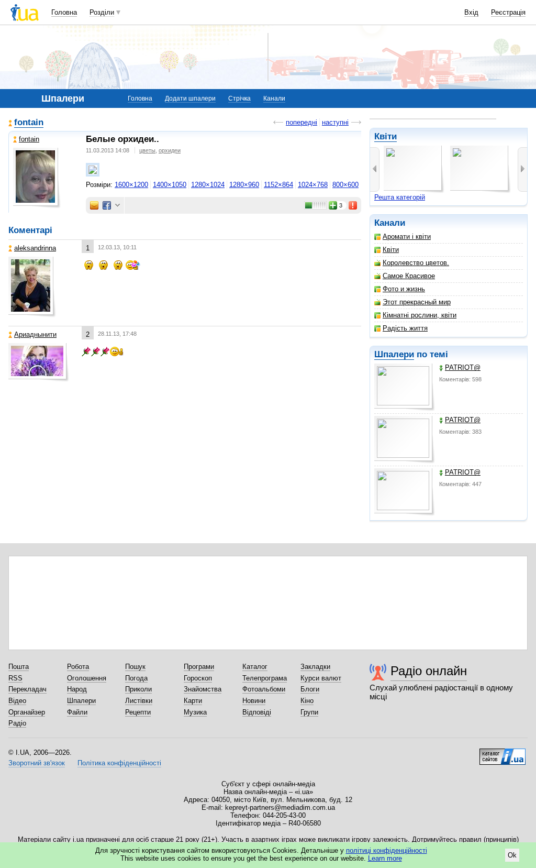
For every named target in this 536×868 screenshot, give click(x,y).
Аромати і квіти (407, 236)
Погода (136, 678)
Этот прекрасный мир (417, 302)
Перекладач (27, 689)
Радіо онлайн (428, 671)
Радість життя (405, 328)
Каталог (254, 667)
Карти (193, 701)
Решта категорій (399, 197)
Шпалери (394, 354)
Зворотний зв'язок (36, 763)
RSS (15, 678)
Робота (78, 667)
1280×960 (244, 185)
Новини (253, 701)
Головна (64, 12)
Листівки (138, 701)
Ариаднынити (35, 334)
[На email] (94, 205)
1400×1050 (169, 185)
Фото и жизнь (404, 289)
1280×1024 (208, 185)
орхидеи (170, 150)
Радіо (17, 723)
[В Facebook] (107, 205)
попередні (301, 122)
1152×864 (278, 185)
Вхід (471, 12)
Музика (195, 712)
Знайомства (202, 689)
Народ (77, 689)
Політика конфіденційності (119, 763)
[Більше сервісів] (117, 205)
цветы (147, 150)
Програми (199, 667)
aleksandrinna (35, 248)
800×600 (345, 185)
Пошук (135, 667)
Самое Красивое (409, 276)
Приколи (138, 689)
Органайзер (26, 712)
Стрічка (239, 98)
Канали (274, 98)
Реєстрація (508, 12)
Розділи (102, 12)
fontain (28, 122)
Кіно (307, 701)
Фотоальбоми (263, 689)
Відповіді (256, 712)
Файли (77, 712)
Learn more (385, 858)
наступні (335, 122)
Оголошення (86, 678)
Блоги (309, 689)
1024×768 (313, 185)
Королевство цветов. (416, 263)
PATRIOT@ (463, 367)
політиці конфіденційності (386, 850)
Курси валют (320, 678)
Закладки (315, 667)
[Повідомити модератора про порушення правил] (353, 205)
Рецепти (138, 712)
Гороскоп (198, 678)
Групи (309, 712)
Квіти (385, 136)
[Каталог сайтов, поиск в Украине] (502, 753)
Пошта (18, 667)
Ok (512, 855)
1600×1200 (131, 185)
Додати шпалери (190, 98)
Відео (17, 701)
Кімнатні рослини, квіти (419, 315)
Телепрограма (264, 678)
